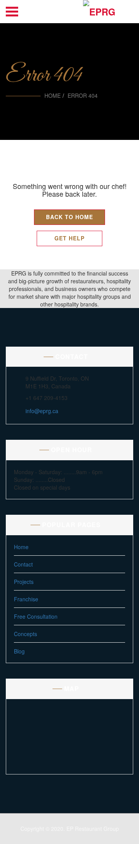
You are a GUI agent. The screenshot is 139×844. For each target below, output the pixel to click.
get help (69, 238)
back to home (69, 217)
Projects (24, 581)
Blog (19, 651)
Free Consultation (36, 616)
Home (52, 95)
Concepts (25, 634)
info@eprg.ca (41, 411)
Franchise (26, 599)
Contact (23, 564)
